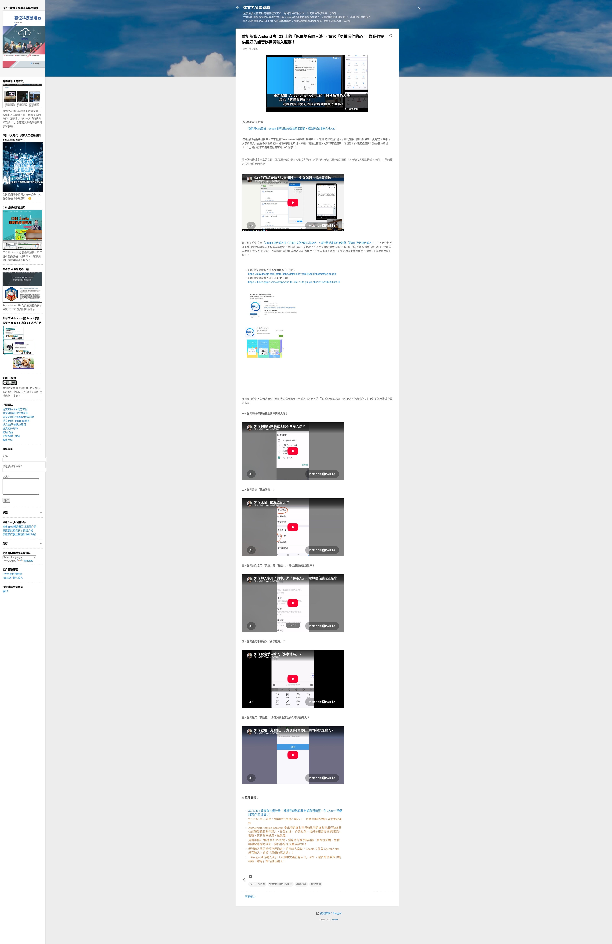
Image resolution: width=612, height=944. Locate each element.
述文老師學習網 (256, 7)
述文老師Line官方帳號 (15, 409)
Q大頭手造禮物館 (12, 574)
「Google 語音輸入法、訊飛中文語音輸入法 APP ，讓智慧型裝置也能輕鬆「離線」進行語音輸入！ (318, 242)
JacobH (335, 920)
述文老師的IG (10, 428)
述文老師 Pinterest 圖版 (16, 420)
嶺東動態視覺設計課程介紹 (18, 530)
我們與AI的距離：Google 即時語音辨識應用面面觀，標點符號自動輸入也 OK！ (293, 128)
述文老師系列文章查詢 (15, 413)
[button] (390, 35)
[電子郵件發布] (250, 877)
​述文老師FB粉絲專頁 (14, 424)
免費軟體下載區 (11, 436)
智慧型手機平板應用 (280, 884)
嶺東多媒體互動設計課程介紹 (19, 534)
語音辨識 (301, 884)
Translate (28, 560)
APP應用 (316, 884)
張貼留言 (250, 896)
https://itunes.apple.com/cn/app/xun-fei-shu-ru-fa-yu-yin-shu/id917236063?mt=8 (294, 282)
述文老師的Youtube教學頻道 (18, 416)
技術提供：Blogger (331, 913)
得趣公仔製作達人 (13, 577)
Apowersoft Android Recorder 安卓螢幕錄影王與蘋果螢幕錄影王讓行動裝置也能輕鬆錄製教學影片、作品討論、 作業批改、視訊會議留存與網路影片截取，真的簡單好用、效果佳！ (295, 831)
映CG (5, 591)
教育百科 (8, 439)
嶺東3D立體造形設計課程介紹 (19, 526)
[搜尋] (420, 9)
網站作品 (8, 432)
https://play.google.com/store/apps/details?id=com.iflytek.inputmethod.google (292, 273)
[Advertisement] (411, 76)
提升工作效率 (257, 884)
